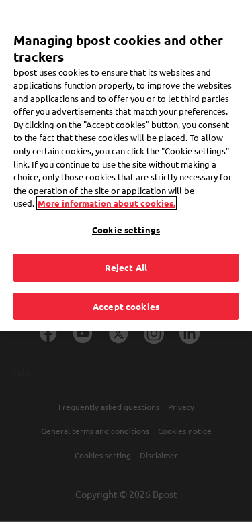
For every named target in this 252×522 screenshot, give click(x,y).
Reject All (126, 267)
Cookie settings (126, 230)
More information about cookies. (106, 203)
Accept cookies (126, 306)
